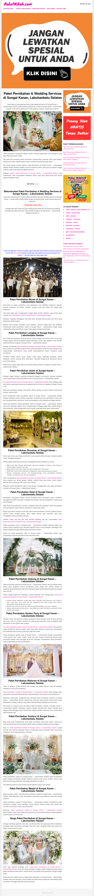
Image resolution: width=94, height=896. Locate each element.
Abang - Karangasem (73, 213)
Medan (68, 238)
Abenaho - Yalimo (72, 222)
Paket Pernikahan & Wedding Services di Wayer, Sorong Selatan (75, 153)
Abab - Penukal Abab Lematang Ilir (77, 209)
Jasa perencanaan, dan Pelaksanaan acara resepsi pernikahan (76, 261)
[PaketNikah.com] (17, 4)
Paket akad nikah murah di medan (73, 246)
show (36, 184)
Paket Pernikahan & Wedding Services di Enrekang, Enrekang (75, 164)
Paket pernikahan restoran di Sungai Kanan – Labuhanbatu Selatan (25, 692)
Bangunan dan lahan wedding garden (74, 251)
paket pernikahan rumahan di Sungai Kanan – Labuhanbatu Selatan (39, 478)
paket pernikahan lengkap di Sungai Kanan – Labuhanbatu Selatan (39, 346)
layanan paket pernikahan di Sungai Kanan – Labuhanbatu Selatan (34, 173)
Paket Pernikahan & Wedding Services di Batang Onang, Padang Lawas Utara (75, 169)
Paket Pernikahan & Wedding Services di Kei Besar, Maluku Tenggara (76, 158)
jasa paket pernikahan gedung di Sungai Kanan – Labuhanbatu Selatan (32, 596)
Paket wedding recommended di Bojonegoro (76, 249)
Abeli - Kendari (71, 216)
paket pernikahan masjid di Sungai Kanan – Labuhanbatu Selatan (36, 810)
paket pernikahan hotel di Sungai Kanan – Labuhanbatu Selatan (32, 520)
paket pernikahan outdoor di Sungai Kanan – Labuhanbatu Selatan (33, 728)
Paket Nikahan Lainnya (73, 244)
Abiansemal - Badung (73, 229)
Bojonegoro (70, 235)
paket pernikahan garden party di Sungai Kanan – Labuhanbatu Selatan (29, 627)
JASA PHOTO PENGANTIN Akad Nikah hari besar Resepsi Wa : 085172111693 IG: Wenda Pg (76, 256)
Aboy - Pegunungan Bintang (75, 232)
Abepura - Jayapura (72, 225)
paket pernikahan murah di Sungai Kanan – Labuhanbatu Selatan (30, 315)
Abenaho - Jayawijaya (73, 219)
